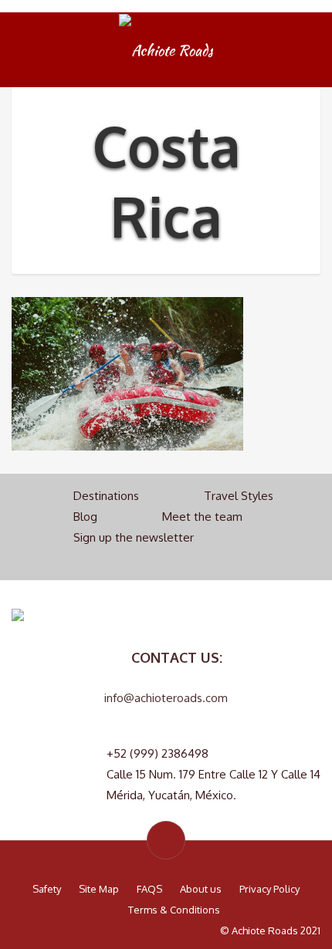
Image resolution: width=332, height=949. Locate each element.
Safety (46, 889)
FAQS (149, 889)
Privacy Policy (269, 889)
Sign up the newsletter (133, 537)
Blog (85, 516)
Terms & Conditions (174, 909)
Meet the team (202, 516)
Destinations (106, 495)
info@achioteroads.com (166, 698)
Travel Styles (238, 495)
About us (201, 889)
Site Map (99, 889)
